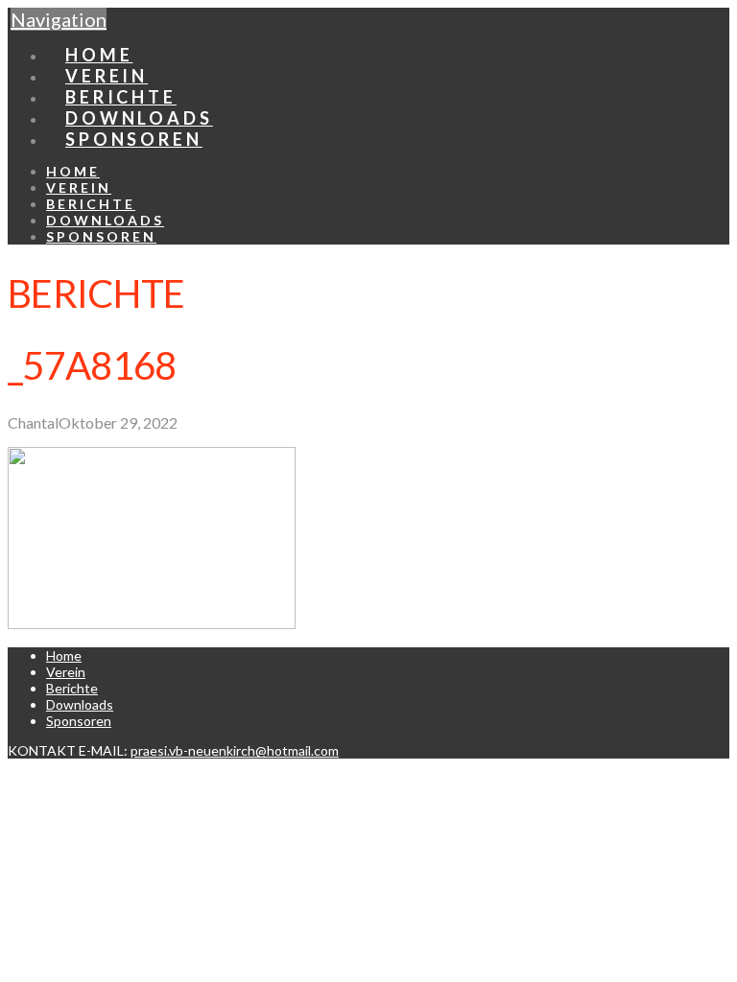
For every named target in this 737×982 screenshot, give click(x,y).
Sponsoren (78, 721)
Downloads (79, 704)
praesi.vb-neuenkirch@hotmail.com (235, 750)
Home (64, 655)
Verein (65, 672)
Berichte (72, 688)
